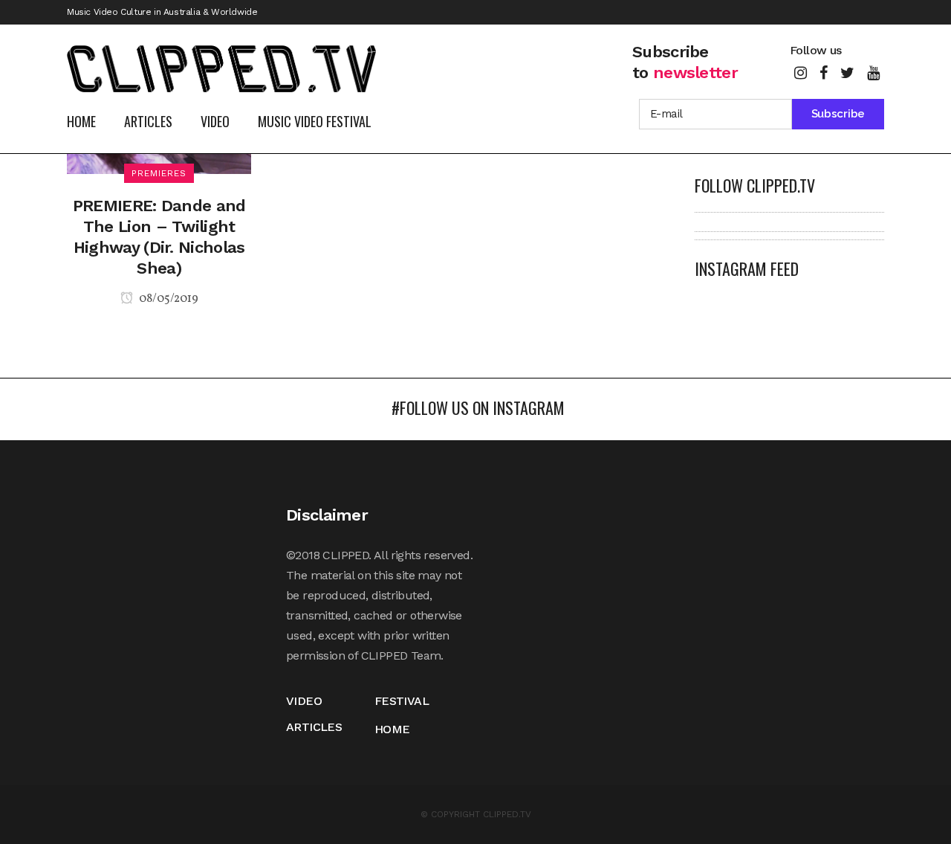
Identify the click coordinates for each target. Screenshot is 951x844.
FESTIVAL (401, 701)
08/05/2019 (167, 299)
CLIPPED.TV (507, 814)
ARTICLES (314, 727)
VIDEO (304, 701)
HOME (392, 729)
